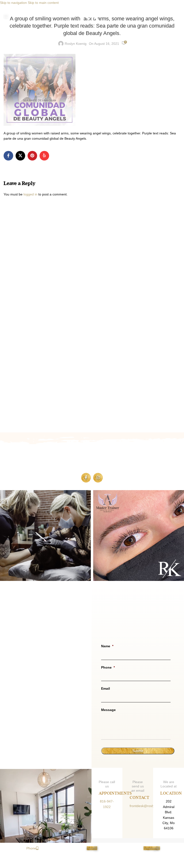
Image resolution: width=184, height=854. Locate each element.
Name (107, 646)
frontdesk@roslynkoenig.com (152, 806)
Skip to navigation (14, 3)
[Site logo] (92, 16)
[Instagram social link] (98, 477)
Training (150, 848)
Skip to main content (43, 3)
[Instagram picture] (45, 535)
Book (90, 848)
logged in (30, 194)
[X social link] (20, 155)
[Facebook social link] (8, 155)
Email (105, 688)
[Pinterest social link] (32, 155)
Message (108, 710)
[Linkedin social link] (44, 155)
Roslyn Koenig (75, 44)
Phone (108, 667)
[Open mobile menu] (6, 16)
